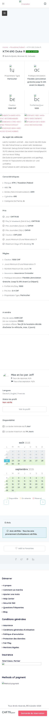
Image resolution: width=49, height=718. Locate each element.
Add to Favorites (26, 548)
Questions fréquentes (13, 607)
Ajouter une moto (11, 594)
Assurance (8, 625)
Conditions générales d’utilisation (18, 630)
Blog (5, 612)
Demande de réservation (32, 713)
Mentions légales (11, 647)
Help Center (8, 599)
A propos (7, 585)
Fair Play (7, 643)
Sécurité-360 (9, 603)
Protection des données (14, 638)
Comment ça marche (13, 590)
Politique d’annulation (13, 634)
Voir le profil (24, 409)
